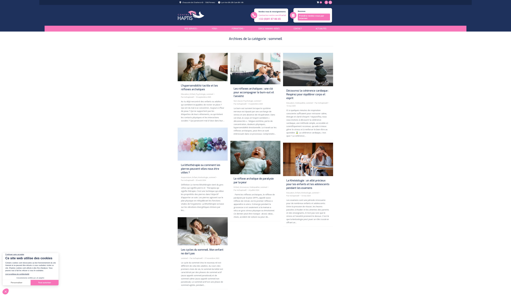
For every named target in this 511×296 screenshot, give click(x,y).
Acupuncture (186, 177)
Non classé (238, 101)
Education (185, 94)
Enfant (192, 94)
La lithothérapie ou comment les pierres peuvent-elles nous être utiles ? (200, 168)
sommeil (209, 94)
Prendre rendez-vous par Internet (311, 17)
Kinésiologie (203, 177)
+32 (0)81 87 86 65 (270, 19)
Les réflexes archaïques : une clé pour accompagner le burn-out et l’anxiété (254, 92)
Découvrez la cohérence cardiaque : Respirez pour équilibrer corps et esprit (307, 94)
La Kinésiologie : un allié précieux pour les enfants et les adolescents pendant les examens (307, 184)
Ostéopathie (300, 103)
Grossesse (244, 187)
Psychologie (201, 94)
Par (187, 97)
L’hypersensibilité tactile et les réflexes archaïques (199, 87)
